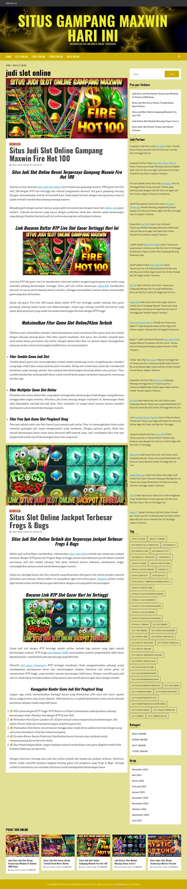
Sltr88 (133, 495)
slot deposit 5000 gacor (162, 637)
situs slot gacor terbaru (143, 612)
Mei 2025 (137, 775)
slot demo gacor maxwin (163, 630)
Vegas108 (102, 285)
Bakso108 (135, 454)
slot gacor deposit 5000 (143, 667)
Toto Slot (160, 434)
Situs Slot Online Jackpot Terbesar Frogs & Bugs (60, 521)
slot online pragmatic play (144, 698)
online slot (163, 569)
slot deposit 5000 (58, 652)
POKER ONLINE (56, 56)
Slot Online (160, 146)
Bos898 (133, 400)
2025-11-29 (32, 870)
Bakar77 (134, 512)
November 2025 (140, 769)
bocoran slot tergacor (143, 557)
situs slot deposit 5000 (142, 588)
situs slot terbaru (140, 624)
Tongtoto (102, 578)
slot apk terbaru (139, 630)
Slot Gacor (166, 183)
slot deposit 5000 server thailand (147, 655)
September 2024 (140, 814)
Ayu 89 (133, 285)
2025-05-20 (67, 867)
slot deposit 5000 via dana (143, 661)
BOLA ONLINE (73, 56)
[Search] (179, 56)
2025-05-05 (37, 165)
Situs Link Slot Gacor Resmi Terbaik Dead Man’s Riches (152, 104)
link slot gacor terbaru (143, 569)
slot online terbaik (140, 710)
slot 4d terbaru (160, 624)
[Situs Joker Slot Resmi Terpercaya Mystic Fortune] (164, 846)
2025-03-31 (138, 867)
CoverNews (119, 884)
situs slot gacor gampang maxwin (147, 594)
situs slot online (78, 553)
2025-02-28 (37, 532)
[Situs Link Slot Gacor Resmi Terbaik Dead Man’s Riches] (58, 846)
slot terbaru (138, 716)
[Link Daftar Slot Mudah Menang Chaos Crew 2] (129, 846)
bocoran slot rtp (160, 551)
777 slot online (138, 539)
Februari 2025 (139, 786)
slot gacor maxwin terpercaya (146, 685)
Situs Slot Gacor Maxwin (146, 417)
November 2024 (140, 803)
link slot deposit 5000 (160, 563)
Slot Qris (145, 224)
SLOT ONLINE (21, 56)
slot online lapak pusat (166, 692)
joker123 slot (165, 557)
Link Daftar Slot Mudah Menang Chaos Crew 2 (155, 121)
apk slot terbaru (157, 539)
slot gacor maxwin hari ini (144, 673)
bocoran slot (169, 545)
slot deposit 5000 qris (141, 649)
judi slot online (139, 563)
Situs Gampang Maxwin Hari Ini (93, 28)
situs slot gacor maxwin (143, 600)
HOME (9, 56)
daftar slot (111, 207)
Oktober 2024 (139, 809)
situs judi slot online (48, 186)
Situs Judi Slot (157, 265)
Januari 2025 (138, 792)
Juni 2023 (137, 820)
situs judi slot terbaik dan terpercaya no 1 (151, 582)
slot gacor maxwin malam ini (145, 679)
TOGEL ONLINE (38, 56)
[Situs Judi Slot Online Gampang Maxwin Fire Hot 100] (93, 846)
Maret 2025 (138, 780)
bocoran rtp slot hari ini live (145, 545)
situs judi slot (159, 575)
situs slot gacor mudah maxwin (146, 606)
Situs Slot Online (152, 244)
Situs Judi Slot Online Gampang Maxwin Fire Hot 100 (56, 154)
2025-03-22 (174, 867)
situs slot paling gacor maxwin (146, 618)
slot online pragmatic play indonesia (149, 704)
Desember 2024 (140, 797)
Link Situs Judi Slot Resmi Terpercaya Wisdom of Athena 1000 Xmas (155, 95)
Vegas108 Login (138, 475)
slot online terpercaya (164, 710)
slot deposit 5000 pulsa (168, 643)
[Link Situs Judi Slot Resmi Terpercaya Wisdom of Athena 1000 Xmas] (22, 846)
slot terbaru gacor (157, 716)
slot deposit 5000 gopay (142, 643)
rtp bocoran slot (140, 575)
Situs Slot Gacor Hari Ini (164, 163)
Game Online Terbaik (20, 165)
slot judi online (172, 685)
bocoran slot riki (140, 551)
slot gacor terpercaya (33, 665)
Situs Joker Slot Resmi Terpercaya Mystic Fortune (153, 128)
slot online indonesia (141, 692)
